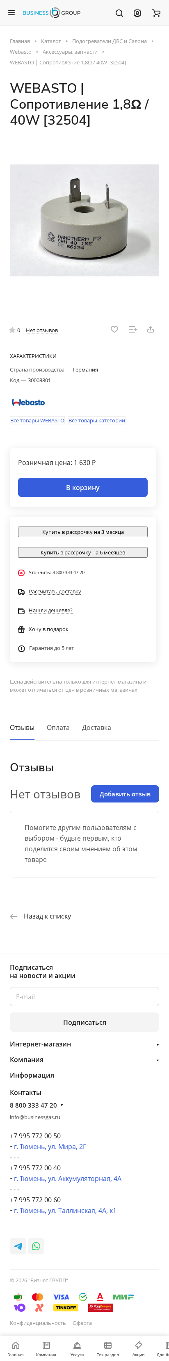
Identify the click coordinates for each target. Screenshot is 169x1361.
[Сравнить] (133, 329)
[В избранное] (114, 329)
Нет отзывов (42, 330)
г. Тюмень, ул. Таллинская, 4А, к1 (65, 1210)
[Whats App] (36, 1246)
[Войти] (137, 13)
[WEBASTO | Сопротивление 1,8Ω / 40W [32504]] (84, 220)
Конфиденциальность (38, 1323)
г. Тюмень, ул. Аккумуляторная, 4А (67, 1178)
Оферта (82, 1323)
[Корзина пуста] (156, 13)
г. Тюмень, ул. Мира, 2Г (50, 1146)
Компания (26, 1059)
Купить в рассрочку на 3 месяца (83, 532)
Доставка (96, 727)
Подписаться (84, 1022)
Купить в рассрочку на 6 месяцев (83, 552)
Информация (32, 1075)
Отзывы (22, 727)
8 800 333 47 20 (33, 1105)
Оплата (58, 727)
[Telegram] (18, 1246)
